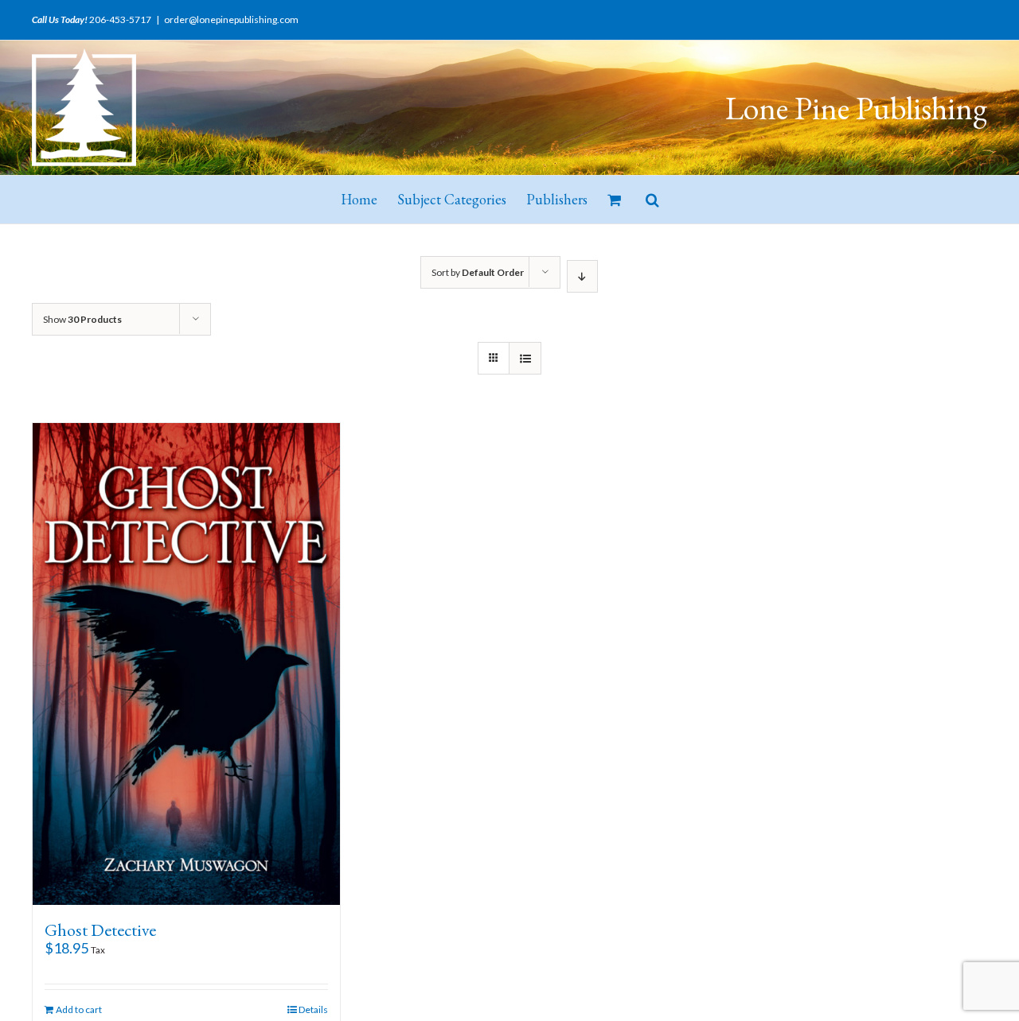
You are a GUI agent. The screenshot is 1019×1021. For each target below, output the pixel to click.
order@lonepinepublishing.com (231, 19)
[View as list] (525, 358)
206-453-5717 (120, 19)
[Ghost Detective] (186, 664)
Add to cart (79, 1009)
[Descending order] (582, 276)
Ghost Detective (100, 929)
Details (313, 1009)
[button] (652, 199)
